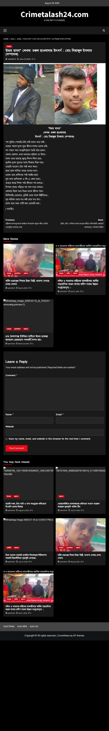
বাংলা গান (34, 626)
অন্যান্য (9, 46)
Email (59, 414)
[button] (6, 30)
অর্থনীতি (9, 548)
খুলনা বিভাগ (17, 273)
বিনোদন (9, 496)
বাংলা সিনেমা (8, 626)
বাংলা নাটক (22, 626)
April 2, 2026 (75, 291)
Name (9, 414)
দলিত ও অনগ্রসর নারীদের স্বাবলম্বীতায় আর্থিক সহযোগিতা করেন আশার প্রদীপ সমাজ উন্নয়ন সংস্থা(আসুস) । (78, 284)
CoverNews (64, 635)
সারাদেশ (26, 273)
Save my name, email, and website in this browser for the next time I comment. (50, 438)
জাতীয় (68, 273)
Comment (11, 375)
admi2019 (12, 59)
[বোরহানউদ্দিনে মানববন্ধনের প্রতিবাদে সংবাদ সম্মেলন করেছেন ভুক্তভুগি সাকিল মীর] (81, 483)
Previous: (27, 223)
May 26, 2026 (22, 288)
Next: (82, 223)
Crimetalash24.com (55, 14)
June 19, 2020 (25, 59)
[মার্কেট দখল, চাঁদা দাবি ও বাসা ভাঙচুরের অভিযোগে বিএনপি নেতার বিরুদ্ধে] (28, 483)
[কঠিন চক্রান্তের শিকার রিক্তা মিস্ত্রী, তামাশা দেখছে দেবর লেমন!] (28, 260)
